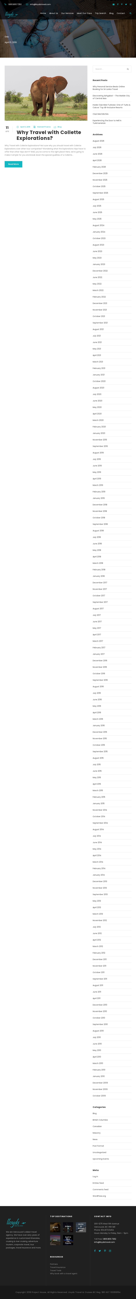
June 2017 (97, 621)
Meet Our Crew (84, 13)
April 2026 (97, 160)
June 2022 (97, 277)
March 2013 (98, 914)
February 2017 (99, 647)
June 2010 (97, 1043)
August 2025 (98, 199)
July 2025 (97, 206)
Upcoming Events (101, 1159)
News (95, 1139)
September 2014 (100, 823)
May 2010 (97, 1050)
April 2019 (97, 478)
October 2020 (99, 381)
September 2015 (100, 751)
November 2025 (100, 180)
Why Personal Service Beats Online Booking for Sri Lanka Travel (109, 88)
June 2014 (97, 842)
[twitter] (126, 4)
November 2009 (100, 1089)
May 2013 (97, 901)
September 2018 (100, 524)
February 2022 (99, 296)
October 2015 (99, 745)
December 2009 (100, 1082)
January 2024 (99, 232)
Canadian (97, 1126)
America (68, 1227)
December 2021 (100, 303)
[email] (113, 4)
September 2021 (100, 322)
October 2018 (99, 517)
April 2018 (97, 556)
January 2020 (99, 433)
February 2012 (99, 953)
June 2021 (97, 342)
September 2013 (100, 894)
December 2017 (100, 582)
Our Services (67, 13)
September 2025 (100, 193)
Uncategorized (99, 1152)
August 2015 (98, 758)
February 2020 (99, 426)
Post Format (98, 1146)
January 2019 (99, 498)
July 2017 (97, 615)
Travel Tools (55, 1270)
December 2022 (100, 271)
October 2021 (99, 316)
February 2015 (99, 797)
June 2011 (97, 992)
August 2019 (98, 452)
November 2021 (100, 309)
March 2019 (98, 485)
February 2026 (99, 167)
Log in (95, 1176)
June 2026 (97, 154)
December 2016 (100, 660)
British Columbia (100, 1120)
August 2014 (98, 829)
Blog (111, 13)
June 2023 (97, 251)
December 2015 (100, 732)
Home (43, 13)
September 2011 (100, 979)
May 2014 (97, 849)
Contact (121, 13)
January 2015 (99, 803)
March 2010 (98, 1063)
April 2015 (97, 784)
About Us (53, 13)
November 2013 (100, 888)
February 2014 (99, 868)
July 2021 (97, 335)
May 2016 (97, 706)
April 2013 (97, 907)
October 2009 (99, 1095)
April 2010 (97, 1056)
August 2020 (98, 387)
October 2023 (99, 238)
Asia (55, 1240)
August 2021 (98, 329)
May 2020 (97, 407)
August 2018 (98, 530)
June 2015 (97, 771)
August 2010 (98, 1030)
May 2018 (97, 550)
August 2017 (98, 608)
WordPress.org (99, 1196)
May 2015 (97, 777)
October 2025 (99, 186)
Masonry (97, 1133)
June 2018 (97, 543)
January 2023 (99, 264)
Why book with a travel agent (63, 1273)
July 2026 (97, 147)
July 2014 (97, 836)
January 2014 (99, 875)
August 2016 (98, 686)
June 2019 (97, 465)
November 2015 (100, 738)
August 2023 (98, 245)
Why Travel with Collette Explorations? (49, 135)
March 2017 (98, 641)
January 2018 (99, 576)
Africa (55, 1227)
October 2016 (99, 673)
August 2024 (98, 225)
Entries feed (98, 1183)
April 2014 (97, 855)
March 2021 (98, 361)
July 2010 (97, 1037)
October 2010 (99, 1018)
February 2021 (99, 368)
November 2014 (100, 810)
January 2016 (99, 725)
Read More (13, 164)
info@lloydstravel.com (40, 4)
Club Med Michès (101, 114)
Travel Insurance (57, 1267)
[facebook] (117, 4)
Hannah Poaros (44, 127)
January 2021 (99, 374)
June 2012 (97, 933)
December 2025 (100, 173)
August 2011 (98, 985)
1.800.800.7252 (15, 4)
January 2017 (99, 654)
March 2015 (98, 790)
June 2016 (97, 699)
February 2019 (99, 491)
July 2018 (97, 537)
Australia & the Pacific (68, 1240)
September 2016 (100, 680)
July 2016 (97, 693)
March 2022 (98, 290)
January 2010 (99, 1076)
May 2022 (97, 283)
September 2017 (100, 602)
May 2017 (97, 628)
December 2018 (100, 504)
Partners (54, 1264)
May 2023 (97, 258)
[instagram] (130, 4)
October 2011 (98, 972)
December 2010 (100, 1005)
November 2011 (99, 966)
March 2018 (98, 563)
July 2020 (97, 394)
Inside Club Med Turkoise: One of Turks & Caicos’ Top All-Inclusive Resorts (111, 106)
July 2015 (97, 764)
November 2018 (100, 511)
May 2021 (97, 348)
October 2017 (99, 595)
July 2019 (97, 459)
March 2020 (98, 420)
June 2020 (97, 400)
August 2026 (98, 141)
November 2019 (100, 439)
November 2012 (100, 920)
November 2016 (100, 667)
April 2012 (97, 940)
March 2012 (98, 946)
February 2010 (99, 1069)
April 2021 (97, 355)
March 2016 (98, 719)
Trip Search (100, 13)
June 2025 (97, 212)
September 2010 (100, 1024)
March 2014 (98, 862)
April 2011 (96, 998)
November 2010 (100, 1011)
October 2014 (99, 816)
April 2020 (97, 413)
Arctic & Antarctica (81, 1227)
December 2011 (100, 959)
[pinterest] (121, 4)
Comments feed (100, 1189)
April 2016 (97, 712)
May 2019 (97, 472)
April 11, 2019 (25, 127)
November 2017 (100, 589)
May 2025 (97, 219)
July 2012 (97, 927)
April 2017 (97, 634)
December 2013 (100, 881)
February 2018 (99, 569)
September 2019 (100, 446)
